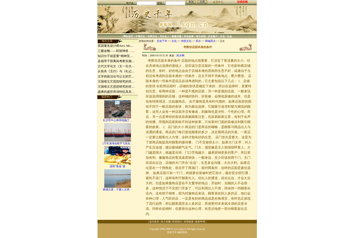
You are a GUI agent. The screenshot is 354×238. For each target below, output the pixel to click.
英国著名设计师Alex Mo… (116, 45)
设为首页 (154, 221)
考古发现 (201, 36)
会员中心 (218, 1)
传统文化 (186, 40)
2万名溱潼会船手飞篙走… (117, 143)
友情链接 (189, 221)
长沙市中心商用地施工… (117, 120)
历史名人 (164, 36)
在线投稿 (242, 1)
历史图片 (213, 36)
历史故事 (189, 36)
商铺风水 (210, 40)
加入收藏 (166, 221)
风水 (198, 40)
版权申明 (200, 221)
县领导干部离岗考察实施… (116, 61)
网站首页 (128, 36)
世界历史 (152, 36)
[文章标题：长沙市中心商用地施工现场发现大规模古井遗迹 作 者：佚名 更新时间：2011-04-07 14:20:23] (117, 117)
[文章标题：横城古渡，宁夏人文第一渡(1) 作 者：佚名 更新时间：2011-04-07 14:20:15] (117, 186)
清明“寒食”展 (117, 166)
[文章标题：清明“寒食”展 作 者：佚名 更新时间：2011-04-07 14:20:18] (117, 163)
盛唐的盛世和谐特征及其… (116, 91)
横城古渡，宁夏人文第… (117, 189)
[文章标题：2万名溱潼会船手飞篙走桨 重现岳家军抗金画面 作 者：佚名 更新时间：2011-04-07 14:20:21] (117, 140)
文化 (222, 36)
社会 (229, 36)
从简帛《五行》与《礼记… (116, 71)
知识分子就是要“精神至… (115, 56)
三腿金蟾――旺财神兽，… (116, 51)
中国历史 (140, 36)
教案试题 (177, 36)
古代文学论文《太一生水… (116, 66)
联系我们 (177, 221)
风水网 (180, 55)
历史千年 (162, 40)
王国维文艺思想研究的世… (116, 81)
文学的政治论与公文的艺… (116, 76)
